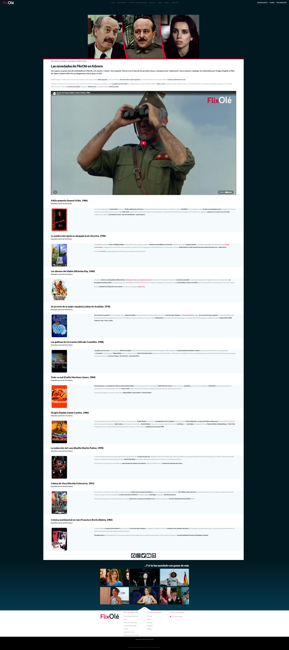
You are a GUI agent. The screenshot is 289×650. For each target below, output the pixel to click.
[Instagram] (138, 555)
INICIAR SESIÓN (281, 2)
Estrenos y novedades (60, 61)
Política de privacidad (130, 625)
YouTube (149, 616)
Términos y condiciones (130, 622)
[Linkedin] (154, 555)
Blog (125, 619)
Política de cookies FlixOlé (131, 635)
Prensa (126, 629)
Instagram (150, 625)
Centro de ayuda (177, 616)
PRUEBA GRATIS (262, 2)
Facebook (149, 622)
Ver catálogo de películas (131, 616)
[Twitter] (143, 555)
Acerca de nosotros (129, 632)
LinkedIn (149, 629)
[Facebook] (133, 555)
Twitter (149, 619)
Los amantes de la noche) (144, 280)
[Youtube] (148, 555)
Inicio (52, 61)
